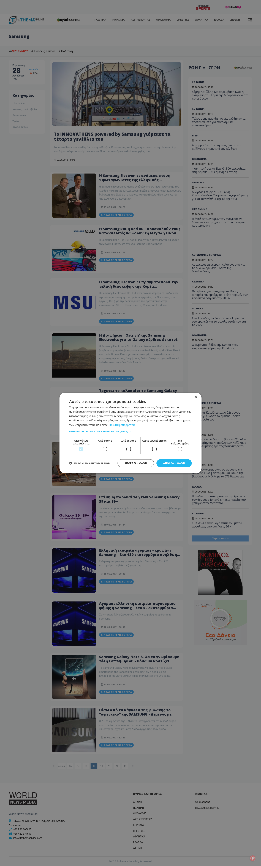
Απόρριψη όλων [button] (135, 463)
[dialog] (130, 433)
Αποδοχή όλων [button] (174, 463)
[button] (130, 431)
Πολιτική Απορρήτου (122, 424)
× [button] (195, 396)
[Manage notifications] (252, 858)
